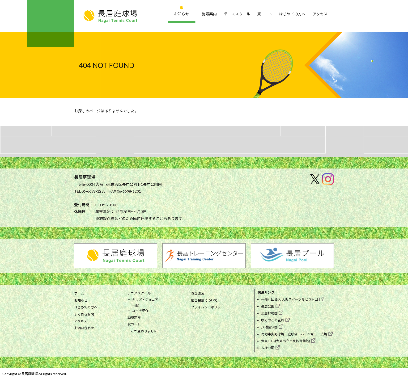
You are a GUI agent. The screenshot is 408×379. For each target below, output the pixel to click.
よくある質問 (84, 314)
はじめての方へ (292, 14)
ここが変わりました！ (144, 331)
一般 (135, 305)
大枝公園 (267, 348)
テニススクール (237, 14)
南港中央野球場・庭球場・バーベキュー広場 (294, 334)
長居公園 (267, 306)
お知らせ (181, 14)
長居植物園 (269, 313)
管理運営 (197, 293)
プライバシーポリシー (207, 307)
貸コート (264, 14)
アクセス (320, 14)
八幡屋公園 (269, 327)
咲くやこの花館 (272, 320)
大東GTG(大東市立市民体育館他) (285, 341)
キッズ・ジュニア (145, 300)
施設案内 (209, 14)
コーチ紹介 (140, 311)
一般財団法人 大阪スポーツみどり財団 (289, 299)
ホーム (79, 293)
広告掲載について (204, 300)
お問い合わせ (84, 328)
